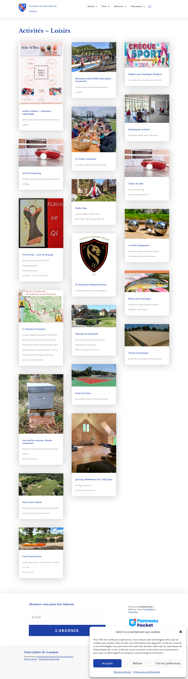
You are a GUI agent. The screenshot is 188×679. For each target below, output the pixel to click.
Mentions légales (122, 671)
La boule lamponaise (138, 245)
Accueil (90, 6)
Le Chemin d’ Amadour (34, 329)
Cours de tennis (83, 393)
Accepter (107, 663)
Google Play (149, 609)
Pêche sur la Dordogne (139, 299)
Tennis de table (135, 184)
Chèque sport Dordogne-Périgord (145, 74)
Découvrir (118, 6)
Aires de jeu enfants (32, 502)
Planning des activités (139, 129)
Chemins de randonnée (86, 334)
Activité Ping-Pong (31, 173)
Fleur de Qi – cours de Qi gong (37, 255)
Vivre (104, 6)
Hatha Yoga (81, 208)
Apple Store (133, 612)
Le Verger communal (85, 159)
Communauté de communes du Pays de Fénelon (54, 656)
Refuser (137, 663)
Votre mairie (136, 6)
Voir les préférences (168, 663)
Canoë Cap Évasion (31, 556)
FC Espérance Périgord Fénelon (91, 284)
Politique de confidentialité (146, 671)
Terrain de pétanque (138, 353)
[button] (180, 632)
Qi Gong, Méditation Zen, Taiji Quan (93, 479)
